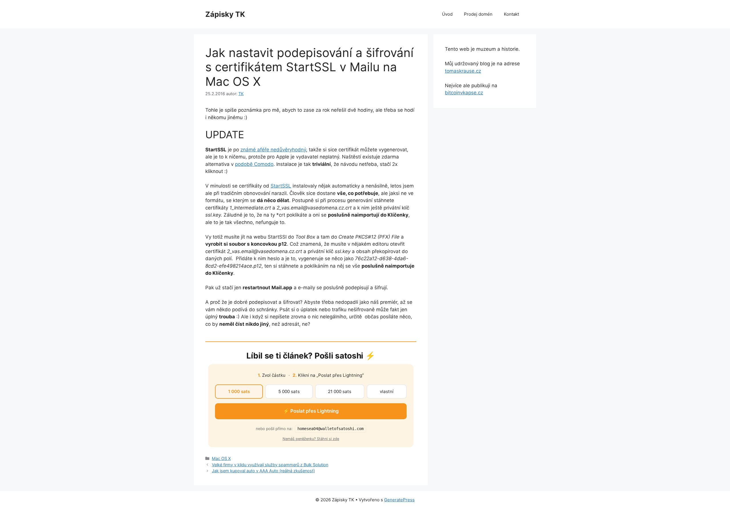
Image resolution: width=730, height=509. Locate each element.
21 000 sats (339, 391)
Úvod (447, 14)
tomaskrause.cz (463, 71)
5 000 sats (289, 391)
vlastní (387, 391)
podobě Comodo (254, 164)
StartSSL (281, 186)
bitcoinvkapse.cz (464, 92)
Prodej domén (478, 14)
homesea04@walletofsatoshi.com (330, 428)
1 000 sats (239, 391)
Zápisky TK (225, 14)
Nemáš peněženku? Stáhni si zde (311, 439)
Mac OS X (221, 458)
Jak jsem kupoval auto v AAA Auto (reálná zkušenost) (263, 470)
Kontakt (511, 14)
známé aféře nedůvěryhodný (273, 149)
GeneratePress (399, 499)
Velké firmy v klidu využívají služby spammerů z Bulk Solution (270, 464)
